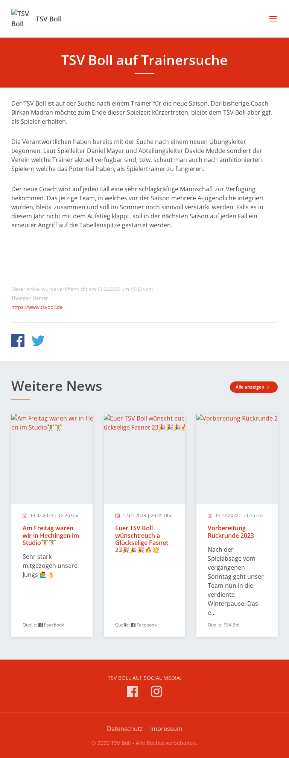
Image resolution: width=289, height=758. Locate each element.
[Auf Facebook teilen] (17, 341)
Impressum (166, 729)
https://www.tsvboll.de (36, 307)
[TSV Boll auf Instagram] (156, 693)
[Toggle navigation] (270, 18)
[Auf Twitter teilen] (38, 341)
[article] (52, 525)
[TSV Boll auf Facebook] (132, 693)
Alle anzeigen (251, 387)
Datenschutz (125, 729)
